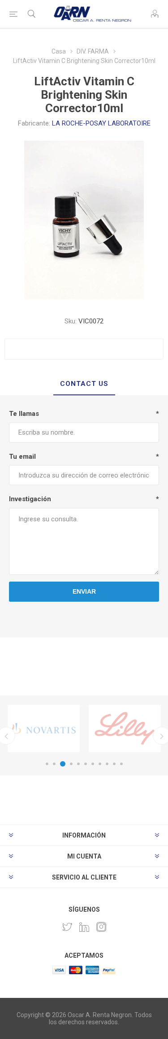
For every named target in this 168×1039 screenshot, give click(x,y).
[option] (43, 728)
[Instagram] (101, 927)
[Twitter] (67, 927)
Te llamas (24, 414)
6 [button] (85, 763)
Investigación (30, 499)
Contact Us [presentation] (84, 384)
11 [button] (121, 763)
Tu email (22, 456)
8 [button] (100, 763)
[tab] (84, 384)
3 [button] (62, 764)
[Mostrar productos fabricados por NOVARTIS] (44, 728)
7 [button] (92, 763)
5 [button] (78, 763)
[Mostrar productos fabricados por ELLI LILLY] (125, 728)
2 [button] (54, 763)
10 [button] (114, 763)
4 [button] (71, 763)
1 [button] (47, 763)
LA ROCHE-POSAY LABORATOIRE (101, 123)
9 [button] (107, 763)
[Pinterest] (84, 927)
